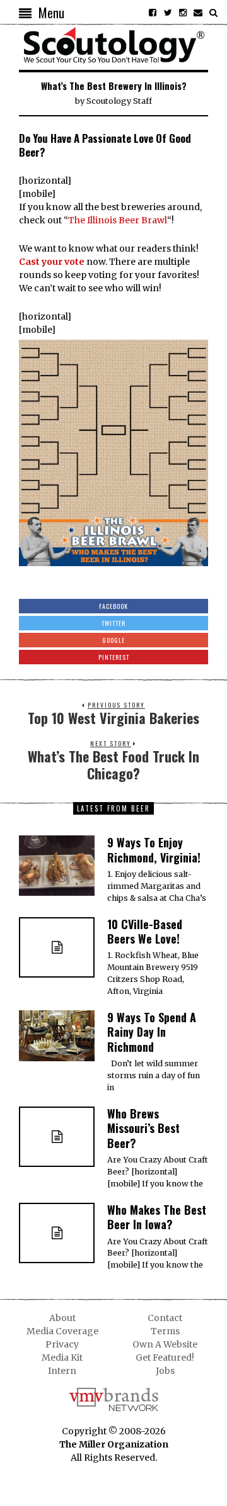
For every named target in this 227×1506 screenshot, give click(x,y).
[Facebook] (152, 12)
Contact (165, 1318)
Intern (62, 1370)
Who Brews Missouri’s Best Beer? (143, 1128)
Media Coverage (62, 1331)
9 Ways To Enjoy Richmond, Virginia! (154, 849)
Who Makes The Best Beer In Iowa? (156, 1217)
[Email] (198, 12)
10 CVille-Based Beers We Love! (144, 931)
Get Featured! (165, 1357)
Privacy (62, 1344)
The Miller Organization (113, 1444)
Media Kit (62, 1357)
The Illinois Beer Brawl (117, 220)
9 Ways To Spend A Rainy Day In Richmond (151, 1032)
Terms (165, 1331)
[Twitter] (167, 12)
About (62, 1318)
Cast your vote (51, 261)
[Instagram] (182, 12)
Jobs (165, 1370)
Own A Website (164, 1344)
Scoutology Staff (119, 101)
